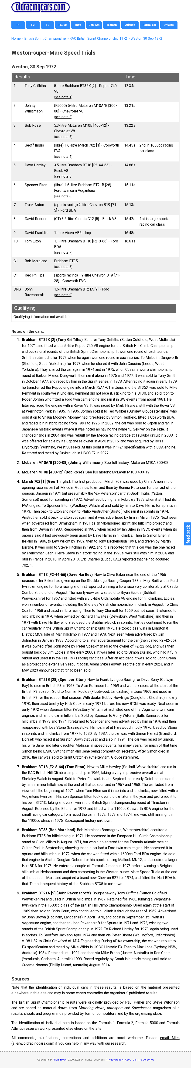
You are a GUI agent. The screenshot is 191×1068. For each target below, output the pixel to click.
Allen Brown (60, 1059)
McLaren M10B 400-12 (131, 472)
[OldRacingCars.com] (40, 9)
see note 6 (63, 196)
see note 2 (63, 117)
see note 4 (63, 157)
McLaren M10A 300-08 (149, 462)
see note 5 (63, 177)
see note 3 (63, 137)
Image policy (146, 1059)
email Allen (170, 1038)
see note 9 (63, 295)
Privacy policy (114, 1059)
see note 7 (63, 253)
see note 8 (63, 267)
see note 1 (63, 97)
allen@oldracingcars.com (33, 1043)
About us (130, 1059)
